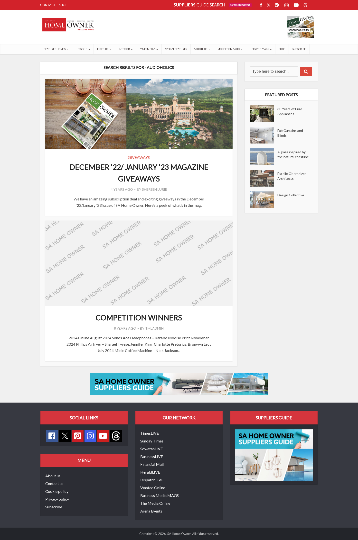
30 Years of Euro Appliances (289, 111)
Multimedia (147, 48)
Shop (63, 5)
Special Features (176, 48)
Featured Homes (55, 48)
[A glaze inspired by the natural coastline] (263, 156)
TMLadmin (154, 328)
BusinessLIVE (151, 456)
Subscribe (299, 48)
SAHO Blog (200, 48)
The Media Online (155, 503)
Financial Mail (152, 464)
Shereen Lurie (154, 189)
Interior (124, 48)
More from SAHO (228, 48)
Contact (48, 5)
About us (52, 475)
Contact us (54, 483)
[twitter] (64, 435)
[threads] (115, 435)
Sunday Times (151, 441)
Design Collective (290, 195)
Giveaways (139, 157)
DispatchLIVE (151, 479)
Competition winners (139, 317)
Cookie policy (56, 491)
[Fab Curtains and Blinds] (263, 135)
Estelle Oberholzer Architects (291, 175)
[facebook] (52, 436)
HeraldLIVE (150, 472)
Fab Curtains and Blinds (290, 132)
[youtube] (103, 436)
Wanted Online (152, 487)
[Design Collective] (263, 199)
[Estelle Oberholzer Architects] (263, 178)
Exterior (103, 48)
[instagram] (90, 436)
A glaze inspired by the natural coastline (293, 154)
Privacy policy (57, 499)
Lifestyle (81, 48)
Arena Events (151, 511)
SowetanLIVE (151, 448)
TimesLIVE (149, 433)
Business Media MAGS (159, 495)
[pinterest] (78, 436)
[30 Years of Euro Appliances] (263, 113)
